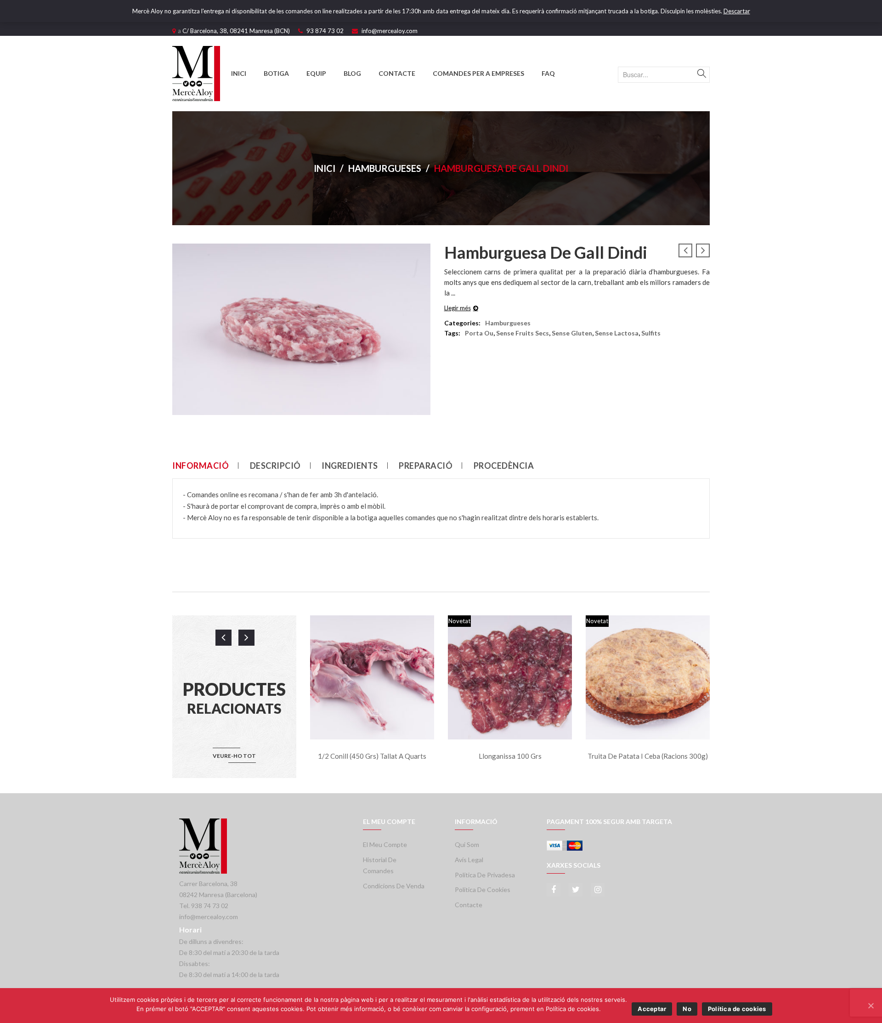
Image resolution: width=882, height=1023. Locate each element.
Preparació (425, 465)
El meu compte (385, 844)
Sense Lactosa (617, 333)
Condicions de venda (393, 886)
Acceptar (652, 1008)
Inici (324, 168)
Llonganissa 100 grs (510, 756)
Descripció (275, 465)
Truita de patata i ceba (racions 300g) (648, 756)
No (687, 1008)
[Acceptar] (870, 1005)
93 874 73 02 (325, 30)
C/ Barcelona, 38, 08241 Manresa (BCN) (236, 30)
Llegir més (457, 308)
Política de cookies (482, 889)
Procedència (504, 465)
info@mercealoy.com (390, 30)
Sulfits (651, 333)
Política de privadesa (485, 875)
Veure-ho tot (234, 755)
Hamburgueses (384, 168)
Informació (200, 465)
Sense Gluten (572, 333)
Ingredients (350, 465)
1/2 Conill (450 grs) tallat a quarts (372, 756)
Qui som (467, 844)
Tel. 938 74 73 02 (203, 905)
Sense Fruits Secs (522, 333)
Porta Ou (479, 333)
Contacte (468, 905)
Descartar (737, 11)
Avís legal (469, 860)
